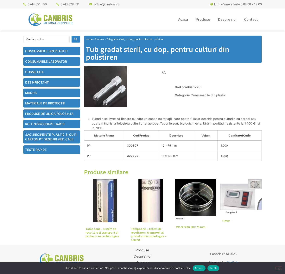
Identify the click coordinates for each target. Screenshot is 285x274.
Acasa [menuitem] (183, 19)
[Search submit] (76, 39)
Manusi (31, 93)
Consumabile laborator (46, 61)
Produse (99, 39)
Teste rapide (36, 150)
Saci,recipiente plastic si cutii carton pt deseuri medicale (51, 137)
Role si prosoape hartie (45, 124)
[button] (164, 72)
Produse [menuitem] (203, 19)
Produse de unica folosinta (49, 114)
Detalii (213, 268)
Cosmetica (34, 72)
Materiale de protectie (45, 103)
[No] (279, 268)
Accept (199, 268)
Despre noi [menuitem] (227, 19)
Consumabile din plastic (46, 51)
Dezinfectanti (37, 82)
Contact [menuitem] (251, 19)
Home (89, 39)
